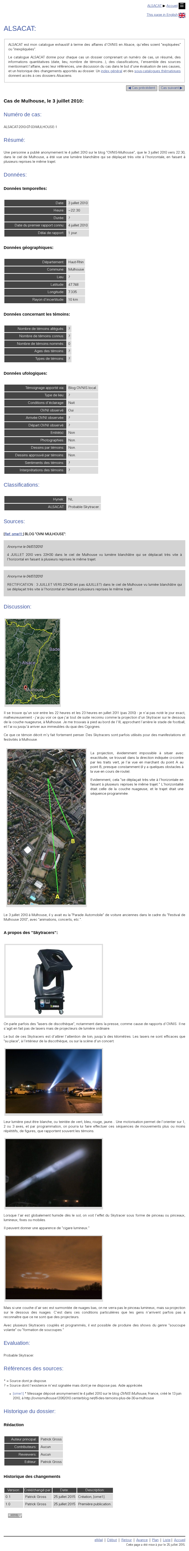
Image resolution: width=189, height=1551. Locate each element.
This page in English (162, 15)
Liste (167, 1540)
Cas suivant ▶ (172, 88)
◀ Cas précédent (141, 88)
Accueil (172, 6)
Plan (155, 1540)
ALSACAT (154, 6)
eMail (98, 1540)
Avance (142, 1540)
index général (111, 71)
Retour (126, 1540)
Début (112, 1540)
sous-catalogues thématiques (157, 71)
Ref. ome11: (14, 534)
